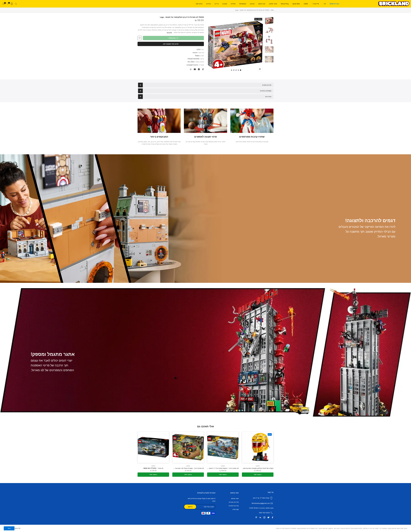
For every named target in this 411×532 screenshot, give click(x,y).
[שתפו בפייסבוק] (203, 69)
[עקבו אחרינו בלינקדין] (260, 517)
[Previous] (269, 447)
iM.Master (242, 4)
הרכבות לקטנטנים (192, 65)
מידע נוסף (17, 528)
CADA (306, 4)
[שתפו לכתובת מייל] (195, 69)
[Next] (141, 447)
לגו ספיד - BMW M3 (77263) (153, 468)
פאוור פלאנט (273, 4)
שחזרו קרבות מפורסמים (252, 136)
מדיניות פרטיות (234, 502)
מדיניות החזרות (234, 506)
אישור (9, 528)
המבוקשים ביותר (159, 136)
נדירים (217, 4)
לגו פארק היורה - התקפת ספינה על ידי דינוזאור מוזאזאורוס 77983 (217, 468)
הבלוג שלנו (199, 4)
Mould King (285, 4)
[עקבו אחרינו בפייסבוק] (272, 517)
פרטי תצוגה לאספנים (205, 136)
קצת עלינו (235, 509)
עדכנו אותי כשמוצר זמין (171, 44)
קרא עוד (169, 32)
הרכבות (195, 52)
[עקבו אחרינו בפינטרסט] (256, 517)
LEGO (199, 49)
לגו (325, 4)
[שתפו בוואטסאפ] (191, 69)
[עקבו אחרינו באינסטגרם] (264, 517)
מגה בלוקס (261, 4)
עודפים (208, 4)
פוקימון (252, 4)
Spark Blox (296, 4)
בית (272, 10)
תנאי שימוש (235, 498)
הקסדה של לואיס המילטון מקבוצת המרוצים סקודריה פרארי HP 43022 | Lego (248, 468)
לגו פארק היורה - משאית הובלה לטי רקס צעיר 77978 (187, 468)
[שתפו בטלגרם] (199, 69)
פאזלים (233, 4)
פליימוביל (316, 4)
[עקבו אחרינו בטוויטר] (268, 517)
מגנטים (224, 4)
